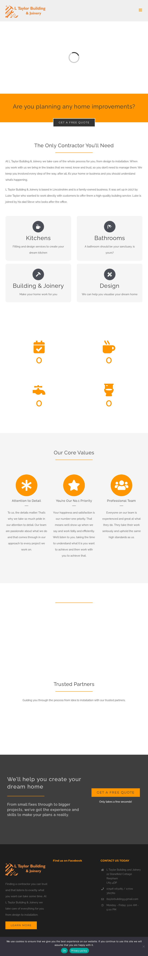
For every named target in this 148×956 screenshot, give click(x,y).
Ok (64, 950)
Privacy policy (79, 950)
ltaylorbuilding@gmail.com (122, 899)
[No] (143, 946)
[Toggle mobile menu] (141, 10)
